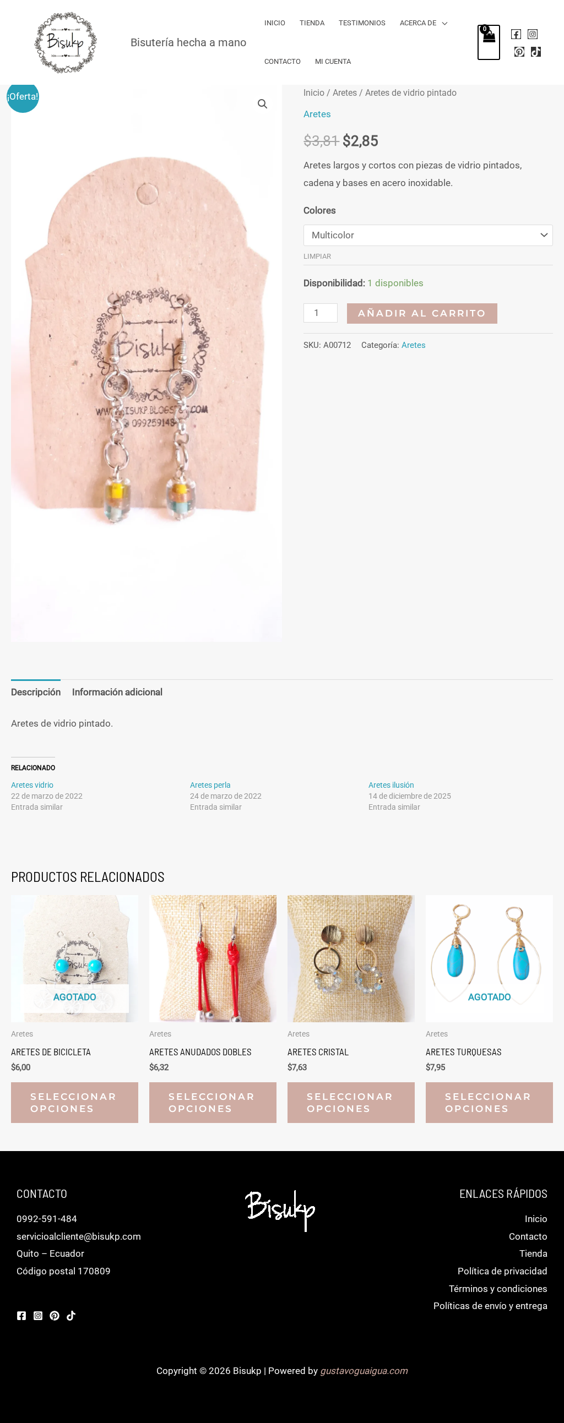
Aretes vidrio (32, 785)
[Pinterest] (519, 52)
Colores (319, 210)
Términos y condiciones (498, 1288)
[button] (263, 104)
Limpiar (317, 256)
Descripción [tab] (36, 691)
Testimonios (362, 23)
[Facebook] (516, 34)
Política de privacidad (502, 1271)
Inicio (274, 23)
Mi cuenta (333, 61)
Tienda (312, 23)
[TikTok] (536, 52)
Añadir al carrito (422, 313)
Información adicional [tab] (117, 691)
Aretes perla (210, 785)
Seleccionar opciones (73, 1102)
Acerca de (418, 23)
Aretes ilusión (391, 785)
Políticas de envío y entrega (490, 1305)
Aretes (345, 93)
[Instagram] (533, 34)
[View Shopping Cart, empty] (489, 42)
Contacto (282, 61)
